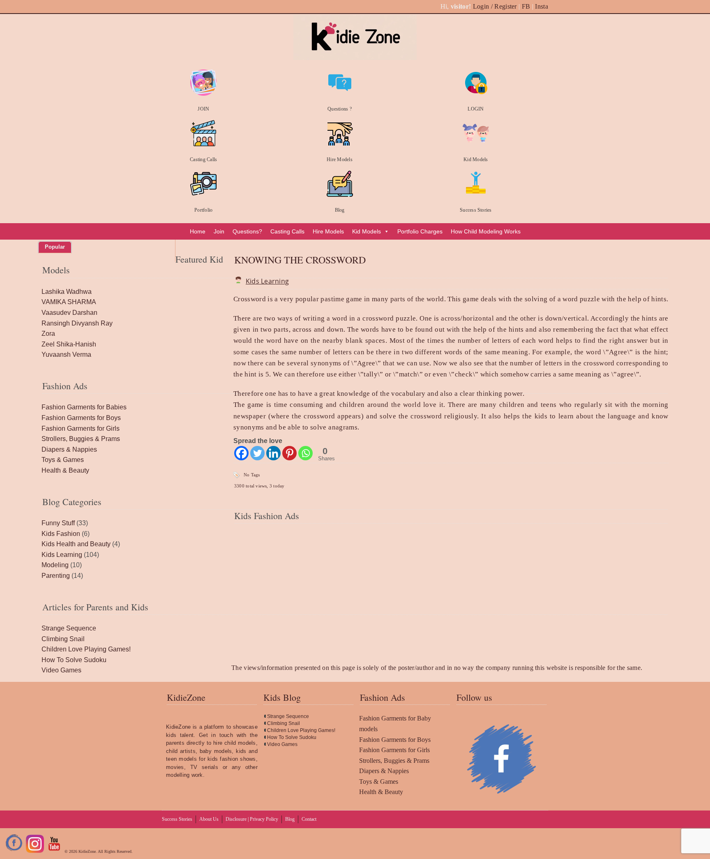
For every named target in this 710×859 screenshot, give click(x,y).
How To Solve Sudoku (73, 659)
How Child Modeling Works (486, 231)
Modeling (55, 564)
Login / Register (495, 6)
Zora (48, 333)
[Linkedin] (273, 453)
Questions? (247, 231)
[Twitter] (257, 453)
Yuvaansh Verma (66, 354)
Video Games (61, 670)
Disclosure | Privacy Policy (252, 819)
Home (197, 231)
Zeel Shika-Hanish (68, 344)
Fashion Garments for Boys (81, 417)
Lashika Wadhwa (66, 291)
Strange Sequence (68, 628)
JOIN (203, 109)
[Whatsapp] (305, 453)
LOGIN (476, 109)
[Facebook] (241, 453)
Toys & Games (62, 459)
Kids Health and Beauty (76, 543)
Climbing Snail (63, 638)
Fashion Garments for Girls (80, 428)
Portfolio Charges (420, 231)
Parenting (55, 575)
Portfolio (203, 210)
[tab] (55, 247)
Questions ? (339, 109)
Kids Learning (267, 281)
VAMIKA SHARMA (68, 301)
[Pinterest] (289, 453)
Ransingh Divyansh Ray (77, 323)
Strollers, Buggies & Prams (80, 438)
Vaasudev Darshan (69, 312)
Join (219, 231)
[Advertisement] (451, 590)
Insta (541, 6)
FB (526, 6)
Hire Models (340, 159)
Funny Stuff (58, 523)
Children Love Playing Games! (86, 649)
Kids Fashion (60, 533)
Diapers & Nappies (69, 449)
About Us (209, 819)
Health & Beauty (65, 470)
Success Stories (476, 210)
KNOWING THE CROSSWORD (300, 259)
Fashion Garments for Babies (84, 407)
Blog (340, 210)
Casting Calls (203, 159)
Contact (309, 819)
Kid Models (475, 159)
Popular (55, 247)
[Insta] (35, 851)
